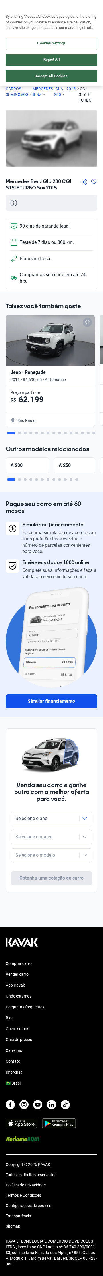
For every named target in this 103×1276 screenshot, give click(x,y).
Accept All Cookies (51, 76)
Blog (10, 1018)
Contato (13, 1061)
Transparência (18, 1216)
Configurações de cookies (28, 1205)
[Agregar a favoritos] (93, 182)
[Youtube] (37, 1104)
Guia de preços (19, 1039)
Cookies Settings (51, 43)
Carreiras (14, 1050)
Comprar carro (19, 963)
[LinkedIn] (51, 1104)
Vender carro (17, 974)
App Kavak (15, 985)
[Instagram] (24, 1104)
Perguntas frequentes (25, 1007)
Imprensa (14, 1072)
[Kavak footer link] (22, 945)
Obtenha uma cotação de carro (51, 878)
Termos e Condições (23, 1195)
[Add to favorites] (87, 322)
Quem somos (17, 1028)
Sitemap (13, 1226)
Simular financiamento (51, 701)
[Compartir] (84, 182)
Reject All (51, 59)
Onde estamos (18, 996)
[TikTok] (65, 1104)
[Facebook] (10, 1104)
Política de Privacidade (26, 1185)
